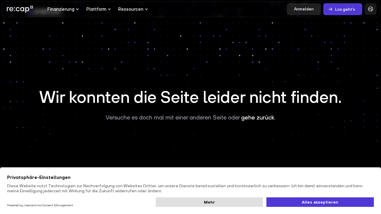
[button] (63, 9)
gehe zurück (257, 117)
